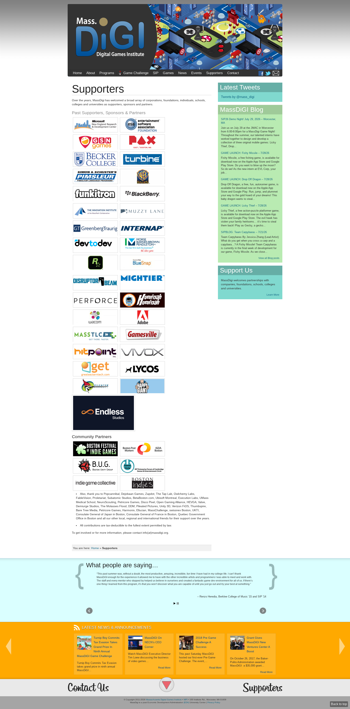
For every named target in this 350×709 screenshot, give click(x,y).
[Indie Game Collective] (95, 489)
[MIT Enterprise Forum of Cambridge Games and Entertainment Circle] (142, 472)
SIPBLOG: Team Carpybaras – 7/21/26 (244, 232)
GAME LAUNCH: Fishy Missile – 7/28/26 (245, 152)
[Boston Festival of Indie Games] (95, 455)
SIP (155, 73)
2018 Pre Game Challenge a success (206, 642)
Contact (233, 73)
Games (168, 73)
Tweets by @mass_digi (237, 97)
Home (77, 73)
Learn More (273, 294)
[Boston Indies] (142, 489)
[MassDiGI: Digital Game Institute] (175, 36)
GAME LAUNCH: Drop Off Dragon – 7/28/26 (247, 179)
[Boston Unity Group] (95, 472)
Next (263, 611)
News (182, 73)
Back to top (339, 704)
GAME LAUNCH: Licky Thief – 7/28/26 (244, 205)
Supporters (214, 73)
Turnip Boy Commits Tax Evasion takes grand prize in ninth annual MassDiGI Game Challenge (98, 647)
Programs (106, 73)
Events (196, 73)
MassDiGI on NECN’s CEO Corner (153, 642)
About (90, 73)
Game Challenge (135, 73)
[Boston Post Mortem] (142, 455)
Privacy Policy (213, 702)
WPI (186, 699)
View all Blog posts (268, 258)
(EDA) (186, 702)
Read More (164, 667)
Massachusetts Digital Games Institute (164, 699)
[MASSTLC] (95, 341)
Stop (178, 603)
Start (175, 603)
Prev (89, 611)
